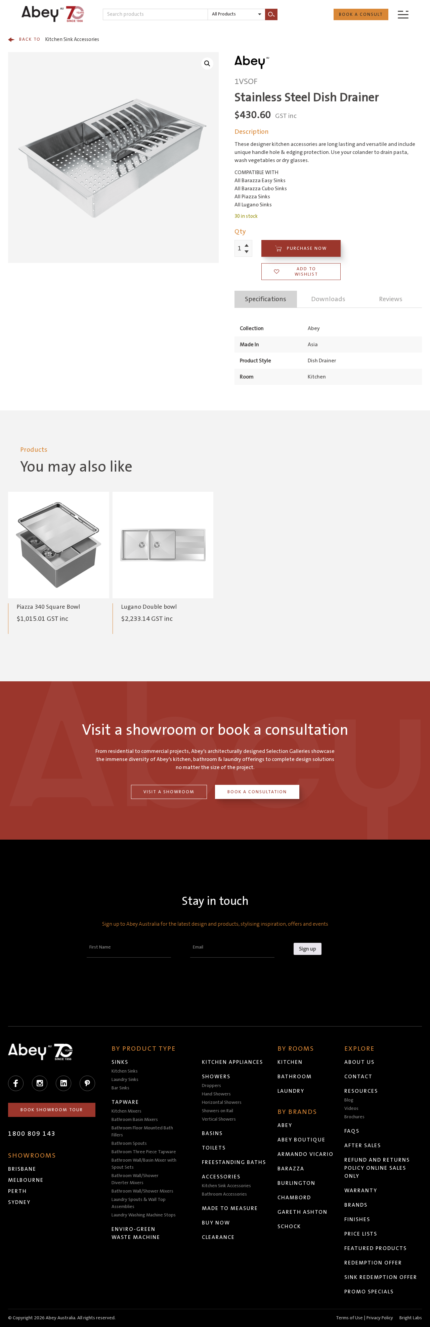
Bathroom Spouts (129, 1143)
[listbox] (236, 14)
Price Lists (360, 1234)
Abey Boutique (301, 1140)
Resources (361, 1091)
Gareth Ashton (302, 1212)
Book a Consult (361, 14)
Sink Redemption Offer (380, 1277)
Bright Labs (410, 1318)
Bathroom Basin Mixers (135, 1119)
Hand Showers (216, 1094)
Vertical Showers (219, 1119)
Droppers (211, 1085)
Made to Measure (230, 1208)
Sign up (307, 949)
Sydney (19, 1202)
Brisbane (22, 1169)
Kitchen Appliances (232, 1062)
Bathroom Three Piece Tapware (144, 1152)
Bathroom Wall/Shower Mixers (142, 1191)
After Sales (362, 1145)
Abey (284, 1125)
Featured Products (375, 1248)
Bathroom (294, 1077)
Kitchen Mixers (126, 1111)
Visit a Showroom (169, 792)
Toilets (214, 1148)
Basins (212, 1133)
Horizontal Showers (222, 1102)
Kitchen (290, 1062)
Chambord (294, 1198)
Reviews (390, 299)
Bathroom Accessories (224, 1194)
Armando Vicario (305, 1154)
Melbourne (26, 1180)
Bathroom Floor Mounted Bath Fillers (142, 1131)
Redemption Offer (373, 1263)
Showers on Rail (217, 1111)
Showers (216, 1077)
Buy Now (216, 1223)
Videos (351, 1108)
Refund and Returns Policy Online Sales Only (377, 1168)
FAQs (351, 1131)
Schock (289, 1226)
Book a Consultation (257, 792)
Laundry (290, 1091)
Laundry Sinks (125, 1079)
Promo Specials (369, 1292)
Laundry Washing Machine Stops (144, 1215)
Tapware (125, 1102)
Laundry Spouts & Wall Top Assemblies (139, 1203)
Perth (17, 1191)
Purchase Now (307, 248)
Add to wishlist (306, 272)
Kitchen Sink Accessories (59, 39)
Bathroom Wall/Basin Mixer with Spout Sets (144, 1164)
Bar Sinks (120, 1088)
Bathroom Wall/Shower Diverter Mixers (135, 1179)
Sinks (120, 1062)
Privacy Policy (380, 1318)
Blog (348, 1100)
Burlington (296, 1183)
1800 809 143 (32, 1133)
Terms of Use (349, 1318)
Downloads (328, 299)
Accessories (221, 1177)
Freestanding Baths (234, 1162)
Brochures (354, 1117)
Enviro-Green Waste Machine (136, 1233)
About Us (359, 1062)
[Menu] (403, 14)
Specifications (265, 299)
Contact (358, 1077)
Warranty (360, 1191)
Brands (356, 1205)
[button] (207, 63)
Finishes (357, 1219)
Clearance (218, 1237)
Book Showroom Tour (51, 1110)
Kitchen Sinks (125, 1071)
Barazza (290, 1169)
